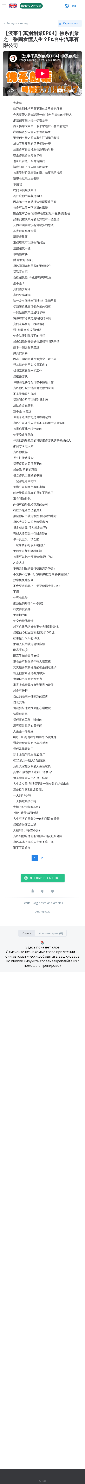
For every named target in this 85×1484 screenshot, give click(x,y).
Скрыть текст (71, 23)
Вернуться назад (17, 23)
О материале (42, 911)
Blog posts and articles (47, 903)
